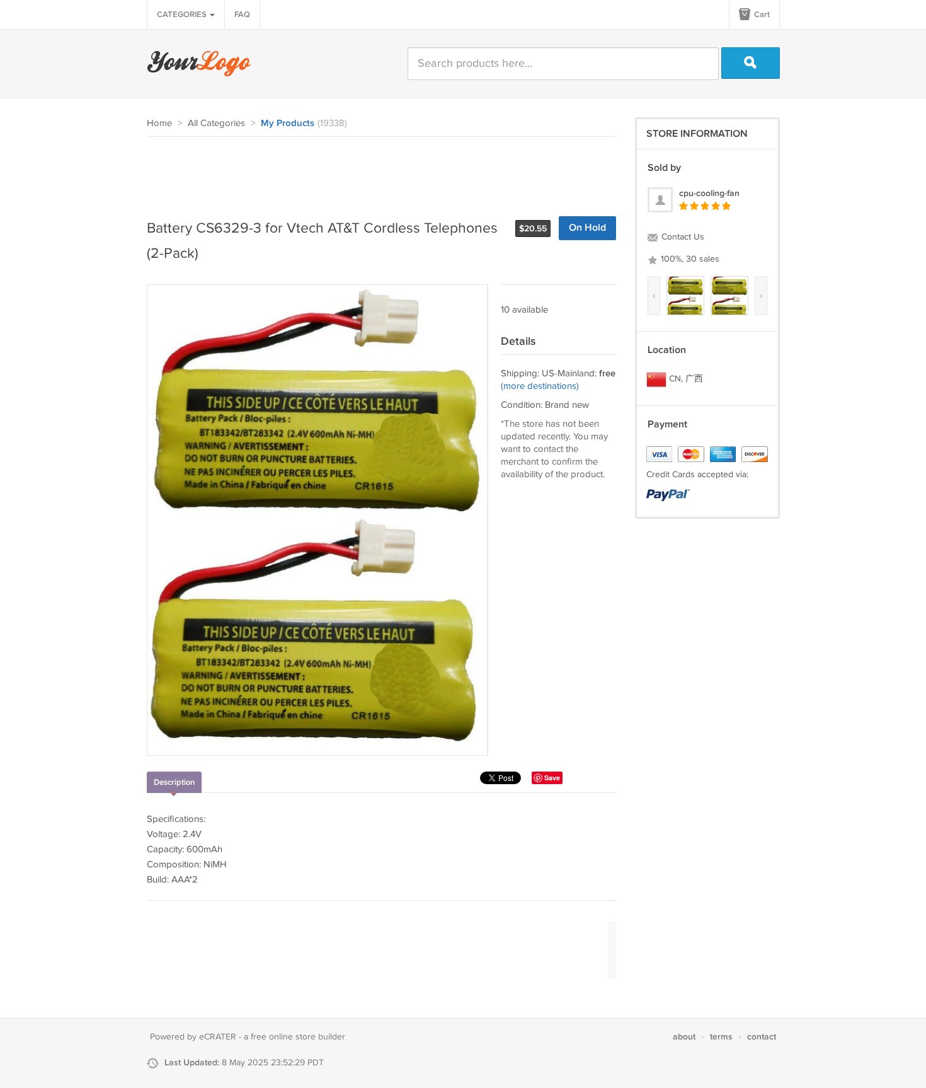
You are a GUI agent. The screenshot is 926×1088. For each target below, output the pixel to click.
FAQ (242, 14)
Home (159, 123)
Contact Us (681, 237)
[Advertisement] (376, 171)
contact (761, 1036)
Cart (761, 14)
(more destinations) (540, 386)
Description (174, 782)
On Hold (587, 228)
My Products (287, 123)
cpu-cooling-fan (709, 193)
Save (552, 777)
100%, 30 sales (688, 259)
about (684, 1036)
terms (721, 1036)
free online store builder (298, 1037)
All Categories (216, 123)
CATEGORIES (183, 14)
